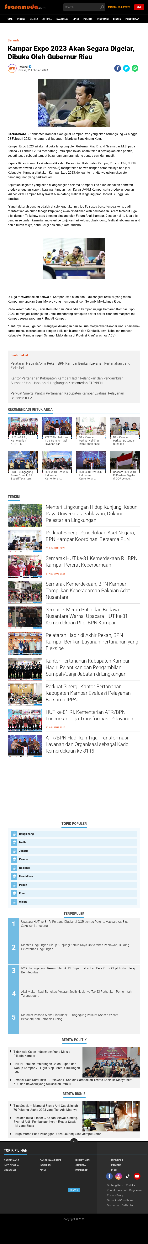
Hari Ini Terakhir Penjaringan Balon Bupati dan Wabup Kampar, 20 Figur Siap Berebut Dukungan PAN (46, 1068)
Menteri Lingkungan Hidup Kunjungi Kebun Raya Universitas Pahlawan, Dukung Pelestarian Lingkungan (91, 513)
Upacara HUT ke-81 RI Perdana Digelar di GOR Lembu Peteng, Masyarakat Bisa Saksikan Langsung (75, 924)
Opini (76, 18)
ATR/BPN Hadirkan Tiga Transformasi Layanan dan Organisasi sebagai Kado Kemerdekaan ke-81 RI (87, 744)
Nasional (62, 18)
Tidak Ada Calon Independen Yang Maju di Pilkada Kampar (42, 1054)
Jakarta (24, 850)
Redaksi (130, 1185)
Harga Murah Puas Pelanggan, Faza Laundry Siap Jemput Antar (57, 1134)
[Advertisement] (74, 791)
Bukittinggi (82, 1160)
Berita (34, 18)
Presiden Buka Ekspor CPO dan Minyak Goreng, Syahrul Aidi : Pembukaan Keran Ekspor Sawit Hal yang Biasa (45, 1122)
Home (9, 18)
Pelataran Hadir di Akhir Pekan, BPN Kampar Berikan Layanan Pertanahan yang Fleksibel (92, 641)
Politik (87, 18)
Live (139, 7)
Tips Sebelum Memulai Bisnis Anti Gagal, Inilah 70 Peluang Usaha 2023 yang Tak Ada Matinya (45, 1108)
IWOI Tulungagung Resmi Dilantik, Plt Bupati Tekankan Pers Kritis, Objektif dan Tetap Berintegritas (78, 970)
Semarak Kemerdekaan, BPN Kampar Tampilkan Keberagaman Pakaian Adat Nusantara (88, 590)
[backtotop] (74, 1142)
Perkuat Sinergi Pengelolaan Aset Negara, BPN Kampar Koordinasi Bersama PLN (90, 536)
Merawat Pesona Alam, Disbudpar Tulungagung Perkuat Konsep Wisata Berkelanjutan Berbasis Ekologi (70, 1017)
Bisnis (117, 18)
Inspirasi (103, 18)
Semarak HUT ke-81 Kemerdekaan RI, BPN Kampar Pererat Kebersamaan (91, 561)
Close (74, 1190)
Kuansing (10, 1170)
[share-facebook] (117, 68)
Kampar (24, 859)
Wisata (23, 901)
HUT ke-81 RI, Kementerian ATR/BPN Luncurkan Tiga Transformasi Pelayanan (89, 715)
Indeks (21, 18)
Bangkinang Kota (50, 1160)
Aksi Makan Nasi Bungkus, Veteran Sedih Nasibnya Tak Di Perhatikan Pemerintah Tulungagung (76, 994)
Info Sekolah (12, 1165)
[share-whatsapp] (135, 68)
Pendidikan (132, 18)
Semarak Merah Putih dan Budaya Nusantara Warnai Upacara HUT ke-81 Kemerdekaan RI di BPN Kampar (87, 616)
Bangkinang (26, 833)
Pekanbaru (82, 1170)
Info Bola (117, 1160)
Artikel (47, 18)
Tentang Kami (115, 1185)
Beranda (13, 40)
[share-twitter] (126, 68)
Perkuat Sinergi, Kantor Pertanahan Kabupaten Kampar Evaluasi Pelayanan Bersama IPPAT (88, 693)
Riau (22, 893)
